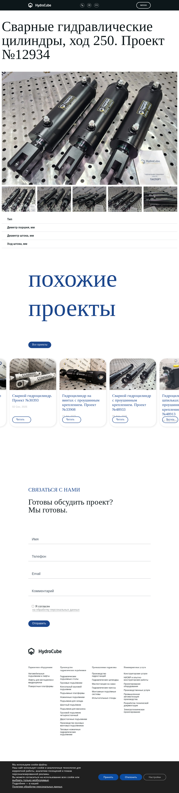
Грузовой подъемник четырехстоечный (70, 714)
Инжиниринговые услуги (135, 667)
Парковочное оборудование (40, 667)
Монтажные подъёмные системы (104, 692)
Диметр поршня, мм (21, 227)
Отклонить (131, 777)
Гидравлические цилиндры (105, 680)
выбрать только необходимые (30, 780)
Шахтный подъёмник (70, 705)
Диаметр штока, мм (20, 235)
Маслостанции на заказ (104, 684)
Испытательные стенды (104, 698)
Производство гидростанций (99, 674)
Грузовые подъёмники (71, 683)
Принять (108, 777)
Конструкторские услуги (135, 673)
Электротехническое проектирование (134, 710)
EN (96, 5)
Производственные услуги (137, 690)
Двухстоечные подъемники (73, 719)
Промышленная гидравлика (104, 667)
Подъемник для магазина (72, 709)
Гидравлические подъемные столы (69, 677)
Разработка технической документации (136, 704)
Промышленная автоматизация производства (132, 697)
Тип (9, 219)
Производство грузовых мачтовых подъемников (72, 724)
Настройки (155, 777)
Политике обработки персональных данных (37, 786)
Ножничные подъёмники (72, 697)
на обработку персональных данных (56, 609)
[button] (4, 128)
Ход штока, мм (17, 243)
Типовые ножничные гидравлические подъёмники (70, 732)
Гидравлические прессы (104, 688)
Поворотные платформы (40, 686)
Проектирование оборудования (132, 685)
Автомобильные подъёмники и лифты (39, 674)
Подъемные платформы (72, 693)
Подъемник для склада (71, 701)
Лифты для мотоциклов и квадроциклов (40, 681)
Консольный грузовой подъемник (71, 688)
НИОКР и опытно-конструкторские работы (136, 678)
